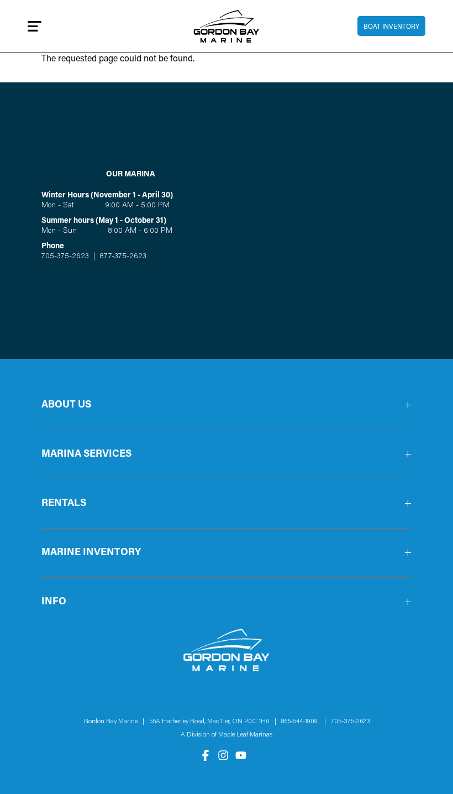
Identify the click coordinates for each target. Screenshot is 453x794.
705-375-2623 (65, 256)
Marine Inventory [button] (91, 553)
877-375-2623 (121, 256)
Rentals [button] (63, 504)
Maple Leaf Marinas (245, 735)
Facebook (205, 755)
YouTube (240, 755)
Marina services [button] (86, 454)
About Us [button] (66, 405)
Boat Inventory (391, 27)
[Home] (227, 26)
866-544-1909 (302, 721)
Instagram (223, 755)
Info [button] (53, 602)
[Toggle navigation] (34, 26)
